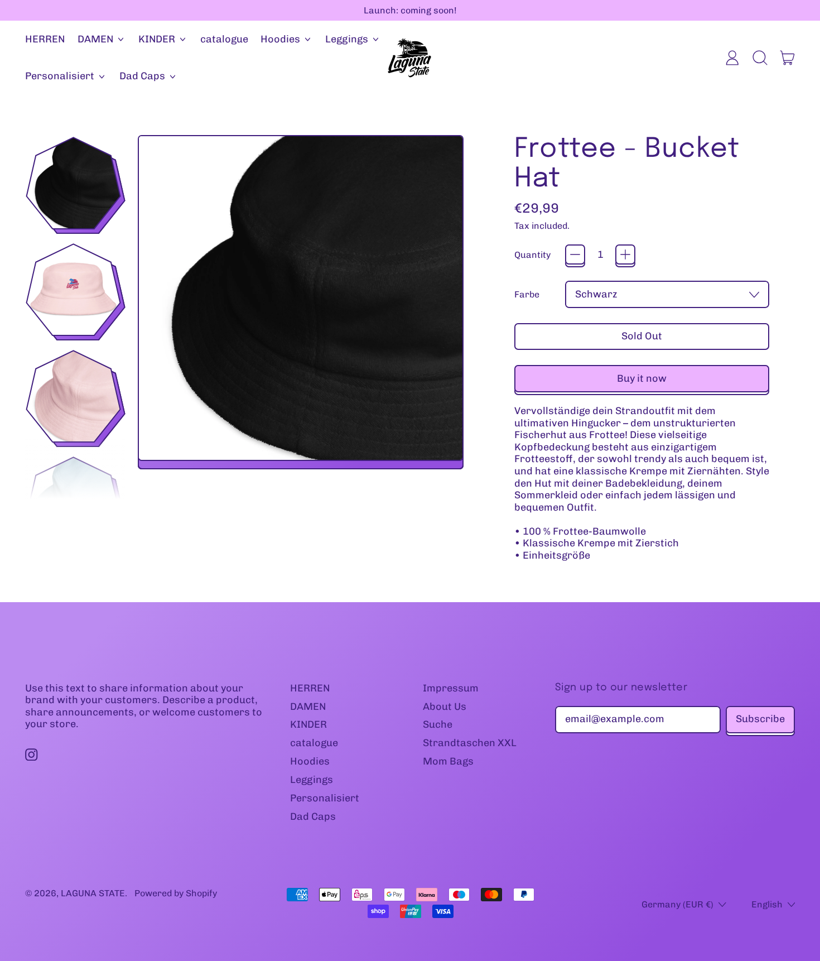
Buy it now (642, 378)
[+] (625, 254)
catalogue (224, 39)
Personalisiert (324, 798)
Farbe (526, 294)
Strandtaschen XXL (470, 743)
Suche (437, 724)
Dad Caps (313, 816)
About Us (444, 706)
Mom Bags (448, 761)
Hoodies (310, 761)
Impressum (451, 688)
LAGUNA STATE (93, 893)
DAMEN (308, 706)
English (767, 904)
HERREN (45, 39)
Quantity (532, 254)
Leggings (311, 779)
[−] (575, 254)
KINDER (308, 724)
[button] (760, 58)
